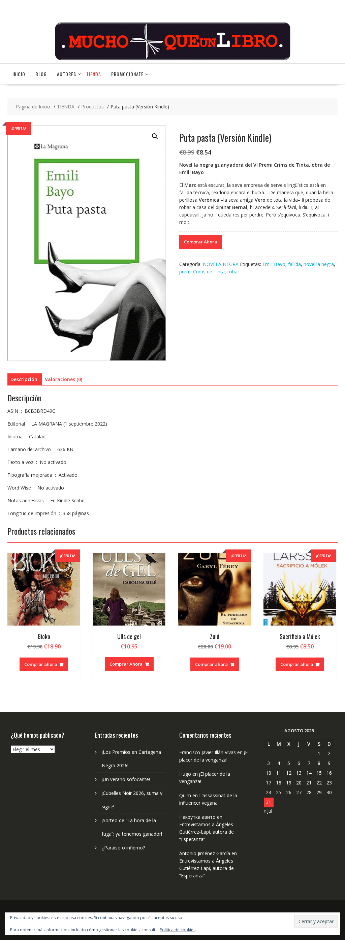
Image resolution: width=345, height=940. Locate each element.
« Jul (267, 811)
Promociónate (127, 73)
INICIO (18, 73)
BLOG (41, 73)
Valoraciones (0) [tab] (63, 379)
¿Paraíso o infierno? (123, 847)
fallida (294, 264)
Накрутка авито (197, 817)
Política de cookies (177, 930)
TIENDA (93, 73)
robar (233, 271)
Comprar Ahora (200, 242)
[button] (155, 136)
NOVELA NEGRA (221, 264)
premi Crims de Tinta (202, 271)
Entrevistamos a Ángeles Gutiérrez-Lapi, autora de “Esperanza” (206, 831)
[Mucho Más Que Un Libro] (172, 59)
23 (329, 782)
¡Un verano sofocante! (126, 779)
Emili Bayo (273, 264)
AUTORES (66, 73)
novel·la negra (319, 264)
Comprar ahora (40, 664)
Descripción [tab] (23, 379)
